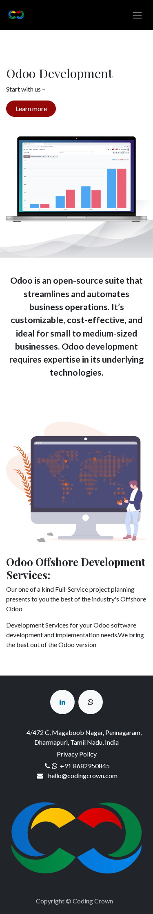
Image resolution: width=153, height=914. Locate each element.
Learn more (31, 108)
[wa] (90, 702)
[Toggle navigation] (137, 15)
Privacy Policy (77, 754)
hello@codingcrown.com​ (83, 775)
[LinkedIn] (62, 702)
